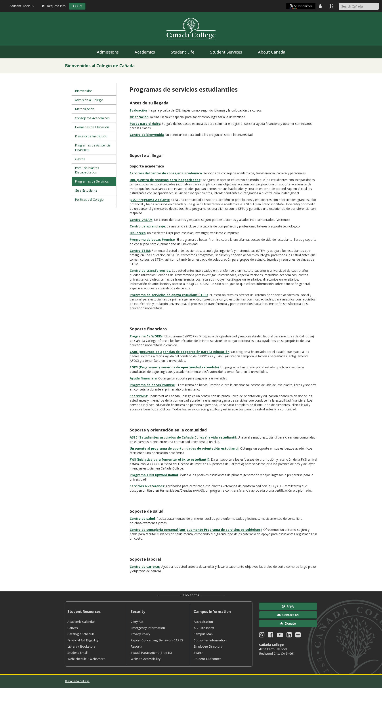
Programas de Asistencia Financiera (93, 147)
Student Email (77, 652)
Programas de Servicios (92, 181)
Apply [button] (289, 606)
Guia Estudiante (86, 190)
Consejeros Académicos (92, 118)
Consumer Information (210, 640)
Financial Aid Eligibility (82, 640)
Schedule (88, 634)
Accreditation (203, 622)
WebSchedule (77, 659)
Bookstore (88, 646)
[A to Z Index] (332, 6)
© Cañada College (77, 681)
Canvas (72, 628)
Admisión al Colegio (89, 100)
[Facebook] (270, 636)
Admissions (108, 52)
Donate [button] (289, 623)
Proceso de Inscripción (91, 136)
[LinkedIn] (289, 636)
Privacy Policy (140, 634)
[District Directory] (320, 6)
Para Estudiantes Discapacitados (87, 170)
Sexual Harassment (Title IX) (151, 652)
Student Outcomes (207, 659)
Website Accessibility (145, 659)
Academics (145, 52)
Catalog (73, 634)
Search (198, 652)
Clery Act (137, 622)
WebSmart (97, 659)
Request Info (55, 6)
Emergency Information (148, 628)
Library (72, 646)
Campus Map (203, 634)
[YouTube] (280, 636)
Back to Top (191, 595)
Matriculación (84, 109)
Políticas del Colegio (89, 199)
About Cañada (271, 52)
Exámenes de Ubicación (92, 127)
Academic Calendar (81, 622)
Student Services (226, 52)
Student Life (182, 52)
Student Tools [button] (21, 6)
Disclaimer (305, 6)
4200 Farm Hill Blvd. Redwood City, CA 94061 (277, 651)
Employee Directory (208, 646)
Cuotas (80, 159)
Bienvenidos (83, 91)
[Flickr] (298, 636)
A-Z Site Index (204, 628)
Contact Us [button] (290, 615)
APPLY (77, 6)
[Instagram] (261, 636)
